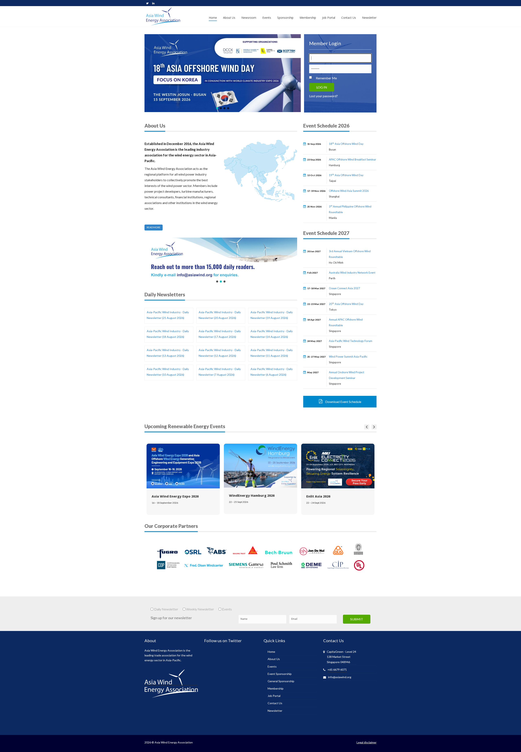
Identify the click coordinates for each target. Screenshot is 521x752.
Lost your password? (323, 96)
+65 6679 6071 (337, 669)
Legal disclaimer (367, 742)
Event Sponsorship (280, 674)
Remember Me (326, 78)
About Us (274, 659)
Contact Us (275, 703)
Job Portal (274, 695)
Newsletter (275, 710)
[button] (217, 108)
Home (271, 651)
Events (272, 666)
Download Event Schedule (343, 402)
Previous (366, 427)
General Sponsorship (281, 681)
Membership (275, 688)
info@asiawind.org (339, 677)
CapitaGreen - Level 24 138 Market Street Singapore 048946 (341, 657)
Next (374, 427)
